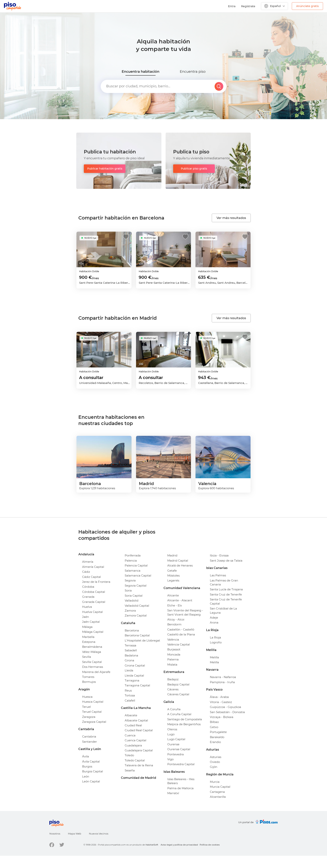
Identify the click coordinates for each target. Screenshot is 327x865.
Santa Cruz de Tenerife (226, 594)
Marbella (88, 637)
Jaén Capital (91, 622)
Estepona (88, 642)
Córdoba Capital (93, 592)
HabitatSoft (152, 844)
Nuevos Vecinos (98, 833)
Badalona (131, 655)
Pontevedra (175, 754)
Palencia (131, 560)
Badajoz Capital (178, 684)
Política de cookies (210, 844)
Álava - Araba (219, 697)
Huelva (87, 607)
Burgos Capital (92, 771)
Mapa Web (74, 833)
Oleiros (172, 729)
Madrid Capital (177, 560)
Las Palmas (218, 575)
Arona (214, 622)
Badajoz (173, 679)
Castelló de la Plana (181, 634)
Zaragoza (88, 717)
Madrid (172, 555)
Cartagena (217, 792)
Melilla (214, 657)
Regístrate (248, 6)
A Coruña (174, 709)
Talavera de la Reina (139, 765)
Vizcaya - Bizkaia (221, 717)
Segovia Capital (135, 585)
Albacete (131, 715)
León (85, 776)
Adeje (214, 617)
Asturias (215, 757)
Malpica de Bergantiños (184, 724)
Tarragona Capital (137, 685)
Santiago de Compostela (184, 719)
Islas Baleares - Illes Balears (180, 781)
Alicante (173, 595)
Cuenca (130, 735)
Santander (89, 741)
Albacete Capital (136, 720)
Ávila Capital (91, 761)
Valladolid (131, 600)
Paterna (173, 659)
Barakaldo (217, 737)
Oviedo (215, 762)
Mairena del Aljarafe (96, 672)
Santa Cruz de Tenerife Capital (226, 601)
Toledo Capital (135, 760)
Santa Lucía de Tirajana (226, 589)
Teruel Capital (92, 711)
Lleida (129, 670)
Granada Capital (93, 602)
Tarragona (132, 680)
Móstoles (173, 575)
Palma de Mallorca (180, 788)
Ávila (85, 756)
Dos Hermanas (92, 667)
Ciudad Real (133, 725)
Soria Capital (133, 595)
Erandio (215, 742)
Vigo (170, 759)
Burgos (87, 766)
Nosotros (54, 833)
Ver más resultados (231, 218)
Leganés (173, 580)
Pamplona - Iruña (222, 682)
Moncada (173, 654)
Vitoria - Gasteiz (221, 702)
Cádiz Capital (91, 577)
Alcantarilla (218, 797)
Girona (129, 660)
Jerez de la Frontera (96, 582)
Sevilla (86, 657)
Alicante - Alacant (179, 600)
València (173, 639)
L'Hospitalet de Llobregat (142, 640)
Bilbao (214, 722)
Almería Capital (93, 567)
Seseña (130, 770)
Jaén (85, 617)
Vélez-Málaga (91, 652)
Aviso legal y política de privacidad (179, 844)
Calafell (130, 700)
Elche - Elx (174, 605)
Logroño (216, 642)
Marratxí (173, 793)
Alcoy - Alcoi (175, 619)
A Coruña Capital (179, 714)
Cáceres (172, 689)
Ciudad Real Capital (139, 730)
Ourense (173, 744)
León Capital (91, 781)
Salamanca (132, 570)
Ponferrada (133, 555)
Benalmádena (92, 647)
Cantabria (89, 736)
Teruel (86, 707)
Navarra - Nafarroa (223, 677)
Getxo (214, 727)
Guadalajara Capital (139, 750)
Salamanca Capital (138, 575)
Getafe (172, 570)
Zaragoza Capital (94, 722)
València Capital (178, 644)
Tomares (88, 677)
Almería (87, 561)
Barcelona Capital (137, 635)
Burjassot (173, 649)
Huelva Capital (92, 612)
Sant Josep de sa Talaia (226, 560)
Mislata (172, 664)
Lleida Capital (134, 675)
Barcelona (132, 630)
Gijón (213, 767)
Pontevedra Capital (181, 764)
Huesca (87, 697)
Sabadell (131, 650)
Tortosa (130, 695)
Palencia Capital (136, 565)
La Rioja (215, 637)
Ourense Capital (178, 749)
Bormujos (89, 682)
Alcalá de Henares (180, 565)
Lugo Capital (176, 739)
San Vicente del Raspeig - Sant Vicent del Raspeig (185, 612)
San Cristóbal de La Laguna (223, 610)
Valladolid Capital (137, 605)
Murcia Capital (220, 786)
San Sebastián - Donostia (227, 712)
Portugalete (218, 732)
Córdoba (88, 586)
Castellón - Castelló (180, 629)
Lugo (170, 734)
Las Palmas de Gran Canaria (224, 582)
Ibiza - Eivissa (219, 555)
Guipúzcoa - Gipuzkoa (225, 707)
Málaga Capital (92, 632)
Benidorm (174, 624)
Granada (88, 597)
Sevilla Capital (92, 662)
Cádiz (86, 572)
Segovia (130, 580)
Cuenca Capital (135, 740)
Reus (128, 690)
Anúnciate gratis (307, 6)
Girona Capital (135, 665)
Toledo (129, 755)
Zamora (130, 610)
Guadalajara (133, 745)
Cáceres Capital (178, 694)
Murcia (215, 782)
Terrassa (130, 645)
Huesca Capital (92, 701)
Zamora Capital (136, 615)
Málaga (87, 627)
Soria (128, 590)
